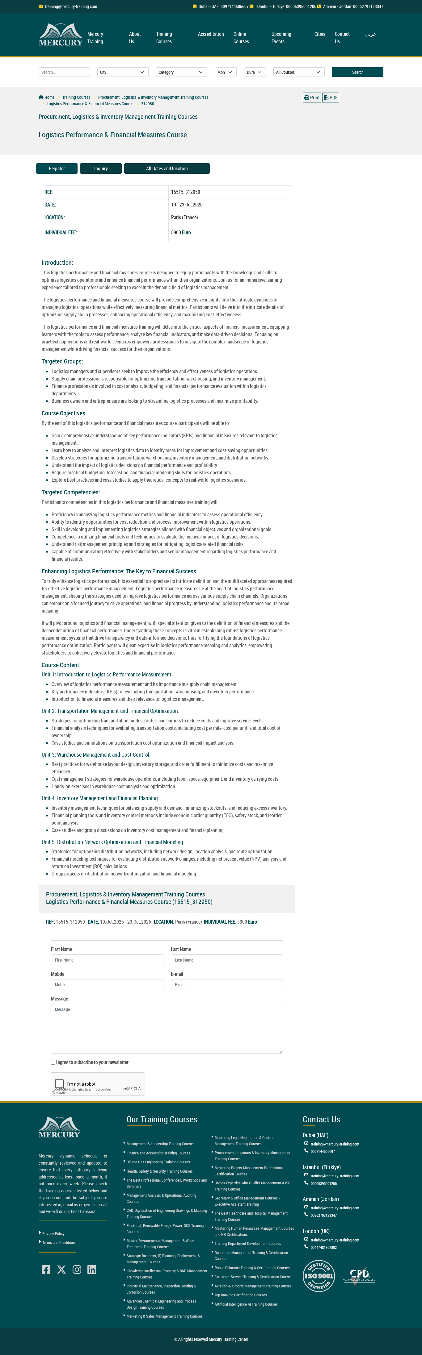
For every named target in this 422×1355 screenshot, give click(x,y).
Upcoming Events (281, 38)
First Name (61, 949)
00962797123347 (324, 1215)
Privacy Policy (53, 1233)
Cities (319, 34)
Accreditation (211, 34)
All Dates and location (167, 168)
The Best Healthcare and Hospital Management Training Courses (251, 1216)
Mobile (57, 974)
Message (59, 998)
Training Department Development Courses (248, 1243)
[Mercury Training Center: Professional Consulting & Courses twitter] (61, 1270)
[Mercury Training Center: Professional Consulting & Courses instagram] (77, 1270)
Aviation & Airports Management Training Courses (253, 1286)
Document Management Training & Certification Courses (251, 1255)
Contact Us (342, 38)
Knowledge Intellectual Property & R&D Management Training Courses (167, 1274)
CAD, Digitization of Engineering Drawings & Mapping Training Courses (167, 1213)
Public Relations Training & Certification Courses (252, 1267)
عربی (370, 34)
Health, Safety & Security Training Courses (160, 1171)
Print (314, 97)
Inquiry (101, 168)
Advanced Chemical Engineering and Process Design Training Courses (161, 1304)
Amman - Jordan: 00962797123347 (353, 6)
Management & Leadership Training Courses (161, 1143)
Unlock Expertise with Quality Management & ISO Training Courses (252, 1186)
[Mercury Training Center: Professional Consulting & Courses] (62, 33)
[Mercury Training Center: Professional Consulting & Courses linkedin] (91, 1270)
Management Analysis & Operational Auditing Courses (161, 1198)
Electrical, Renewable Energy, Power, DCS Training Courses (165, 1228)
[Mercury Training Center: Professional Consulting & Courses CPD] (359, 1275)
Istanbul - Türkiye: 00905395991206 (285, 6)
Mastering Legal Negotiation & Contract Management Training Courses (245, 1140)
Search (358, 72)
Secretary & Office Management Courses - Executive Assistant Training (247, 1201)
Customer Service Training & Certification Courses (254, 1276)
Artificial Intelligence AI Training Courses (246, 1304)
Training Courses (164, 38)
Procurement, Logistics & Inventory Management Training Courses (252, 1156)
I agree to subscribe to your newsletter (92, 1062)
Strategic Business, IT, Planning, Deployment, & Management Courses (163, 1259)
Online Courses (241, 38)
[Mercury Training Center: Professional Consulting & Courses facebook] (46, 1270)
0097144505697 (323, 1151)
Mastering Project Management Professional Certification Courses (249, 1171)
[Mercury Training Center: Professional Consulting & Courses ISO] (319, 1275)
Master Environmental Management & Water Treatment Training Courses (161, 1243)
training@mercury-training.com (71, 6)
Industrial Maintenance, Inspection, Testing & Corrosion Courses (161, 1289)
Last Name (181, 949)
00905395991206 (324, 1183)
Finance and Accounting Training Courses (158, 1153)
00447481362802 (324, 1247)
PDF (333, 97)
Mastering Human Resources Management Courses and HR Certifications (254, 1231)
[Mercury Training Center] (60, 1127)
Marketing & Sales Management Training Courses (165, 1316)
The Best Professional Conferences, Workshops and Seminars (167, 1183)
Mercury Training (95, 38)
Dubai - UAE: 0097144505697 (224, 6)
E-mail (177, 974)
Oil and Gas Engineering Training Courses (158, 1162)
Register (57, 168)
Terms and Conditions (59, 1242)
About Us (135, 38)
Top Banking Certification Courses (241, 1295)
